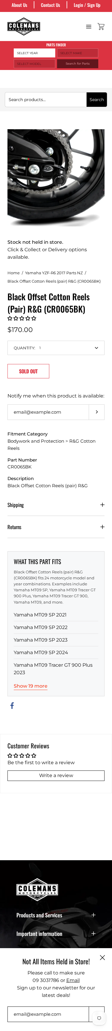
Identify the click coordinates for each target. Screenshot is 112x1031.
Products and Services (39, 915)
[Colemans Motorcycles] (23, 26)
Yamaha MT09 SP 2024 (41, 652)
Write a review (56, 775)
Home (13, 272)
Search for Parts (78, 64)
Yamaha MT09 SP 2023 (40, 640)
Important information (39, 933)
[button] (21, 318)
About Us (19, 4)
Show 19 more (30, 686)
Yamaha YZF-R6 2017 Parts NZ (54, 272)
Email (73, 980)
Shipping (15, 504)
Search (97, 99)
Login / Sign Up (87, 4)
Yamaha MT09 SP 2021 (40, 615)
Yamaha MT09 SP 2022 (40, 627)
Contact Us (50, 4)
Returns (14, 527)
